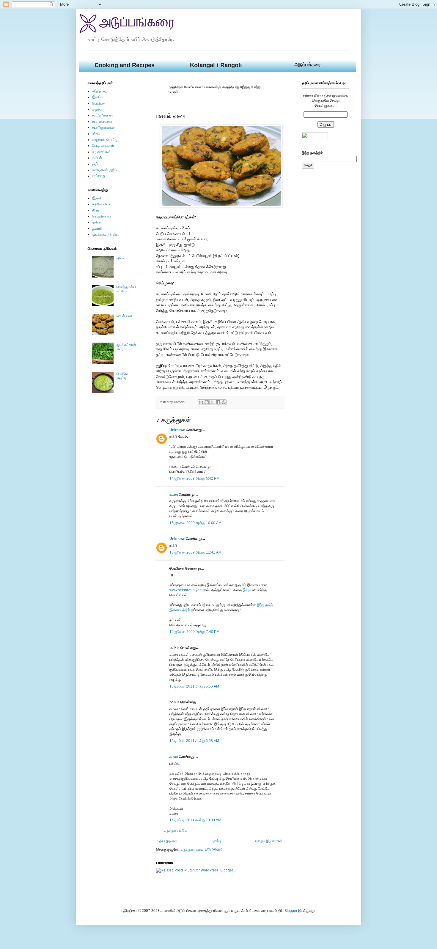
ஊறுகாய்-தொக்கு (105, 140)
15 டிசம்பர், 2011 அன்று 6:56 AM (194, 686)
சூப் (95, 164)
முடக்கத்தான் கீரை (106, 234)
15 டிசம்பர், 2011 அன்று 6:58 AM (194, 741)
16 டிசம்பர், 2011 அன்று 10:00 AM (195, 820)
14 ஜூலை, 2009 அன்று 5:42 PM (194, 478)
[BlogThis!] (207, 402)
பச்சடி (96, 134)
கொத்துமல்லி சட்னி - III (126, 289)
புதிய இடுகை (167, 841)
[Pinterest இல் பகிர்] (224, 402)
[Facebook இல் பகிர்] (218, 402)
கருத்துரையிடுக (175, 830)
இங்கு (247, 590)
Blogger (290, 911)
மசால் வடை (125, 316)
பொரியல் (98, 103)
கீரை (95, 210)
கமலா (173, 494)
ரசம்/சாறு (99, 176)
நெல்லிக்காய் (101, 216)
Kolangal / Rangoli (216, 65)
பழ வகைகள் (101, 152)
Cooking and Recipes (125, 65)
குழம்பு (97, 109)
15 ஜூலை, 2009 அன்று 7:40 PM (194, 632)
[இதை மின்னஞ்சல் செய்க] (201, 402)
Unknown (177, 430)
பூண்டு (97, 228)
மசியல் (97, 158)
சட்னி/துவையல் (103, 127)
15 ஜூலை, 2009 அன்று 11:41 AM (195, 552)
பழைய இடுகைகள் (268, 841)
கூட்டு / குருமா (102, 115)
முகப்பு (216, 841)
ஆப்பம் (121, 258)
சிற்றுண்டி (99, 91)
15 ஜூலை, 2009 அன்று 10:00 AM (195, 523)
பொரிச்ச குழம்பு (122, 376)
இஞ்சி (96, 198)
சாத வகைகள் (102, 121)
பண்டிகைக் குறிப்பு (105, 170)
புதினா (97, 222)
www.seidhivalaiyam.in (187, 590)
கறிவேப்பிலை (101, 204)
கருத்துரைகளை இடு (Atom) (201, 849)
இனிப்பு (97, 97)
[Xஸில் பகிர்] (212, 402)
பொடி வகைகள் (103, 146)
